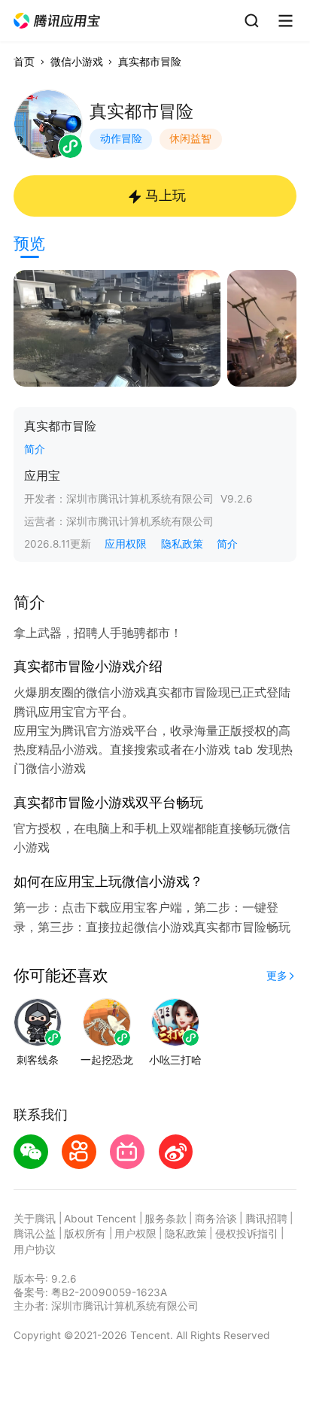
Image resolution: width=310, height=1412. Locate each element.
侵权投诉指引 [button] (246, 1234)
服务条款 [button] (165, 1219)
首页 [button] (24, 62)
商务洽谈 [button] (216, 1219)
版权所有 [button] (85, 1234)
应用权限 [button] (126, 544)
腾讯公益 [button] (35, 1234)
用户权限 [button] (135, 1234)
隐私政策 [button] (182, 544)
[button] (58, 21)
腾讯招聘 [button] (266, 1219)
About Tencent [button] (100, 1219)
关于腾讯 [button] (35, 1219)
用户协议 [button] (35, 1249)
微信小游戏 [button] (76, 62)
